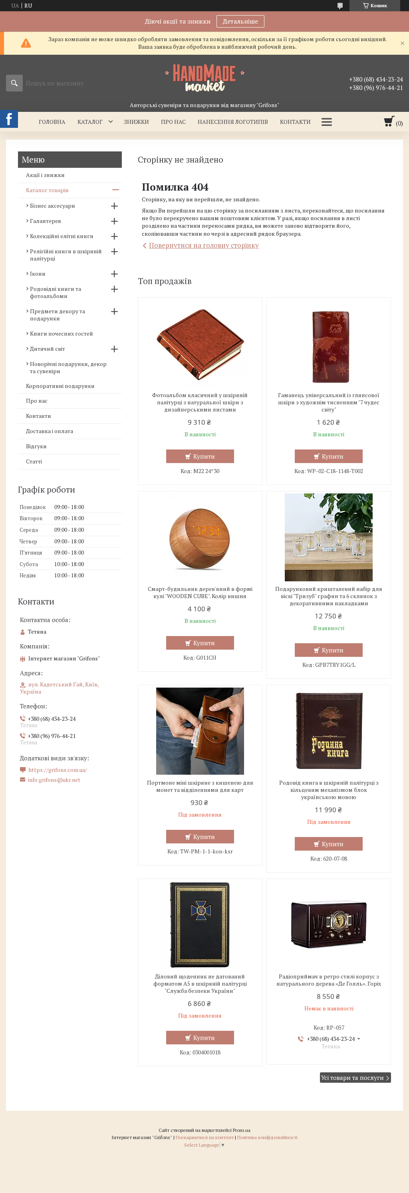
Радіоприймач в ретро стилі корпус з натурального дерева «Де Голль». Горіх (328, 980)
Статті (34, 461)
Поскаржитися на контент (205, 1137)
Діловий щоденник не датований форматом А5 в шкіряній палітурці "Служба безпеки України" (200, 983)
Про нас (173, 121)
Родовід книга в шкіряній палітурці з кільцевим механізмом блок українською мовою (329, 790)
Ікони (38, 273)
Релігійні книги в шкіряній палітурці (66, 254)
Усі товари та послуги (352, 1078)
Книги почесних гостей (61, 333)
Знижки (136, 121)
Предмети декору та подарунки (57, 314)
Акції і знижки (45, 175)
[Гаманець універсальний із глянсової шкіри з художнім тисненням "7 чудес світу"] (329, 344)
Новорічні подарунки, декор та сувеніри (68, 367)
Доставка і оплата (49, 431)
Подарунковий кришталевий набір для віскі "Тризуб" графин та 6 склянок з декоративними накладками (328, 596)
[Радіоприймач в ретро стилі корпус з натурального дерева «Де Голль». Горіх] (329, 925)
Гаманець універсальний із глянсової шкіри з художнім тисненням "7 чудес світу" (328, 402)
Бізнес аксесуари (52, 205)
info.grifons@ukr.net (54, 779)
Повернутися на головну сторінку (204, 245)
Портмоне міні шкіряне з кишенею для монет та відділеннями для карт (200, 786)
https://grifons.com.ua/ (57, 769)
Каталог (90, 121)
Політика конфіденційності (267, 1137)
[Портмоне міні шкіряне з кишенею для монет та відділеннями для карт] (200, 731)
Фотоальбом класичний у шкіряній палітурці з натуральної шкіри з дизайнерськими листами (200, 402)
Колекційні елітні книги (61, 236)
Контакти (295, 121)
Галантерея (45, 221)
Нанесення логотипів (233, 121)
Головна (52, 121)
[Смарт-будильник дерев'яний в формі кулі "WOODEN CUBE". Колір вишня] (200, 537)
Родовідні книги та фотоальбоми (55, 292)
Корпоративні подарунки (60, 386)
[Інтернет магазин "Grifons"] (204, 77)
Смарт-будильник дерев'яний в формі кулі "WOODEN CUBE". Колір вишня (200, 592)
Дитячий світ (47, 348)
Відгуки (36, 446)
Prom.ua (241, 1130)
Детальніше (240, 21)
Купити (204, 456)
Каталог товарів (47, 190)
